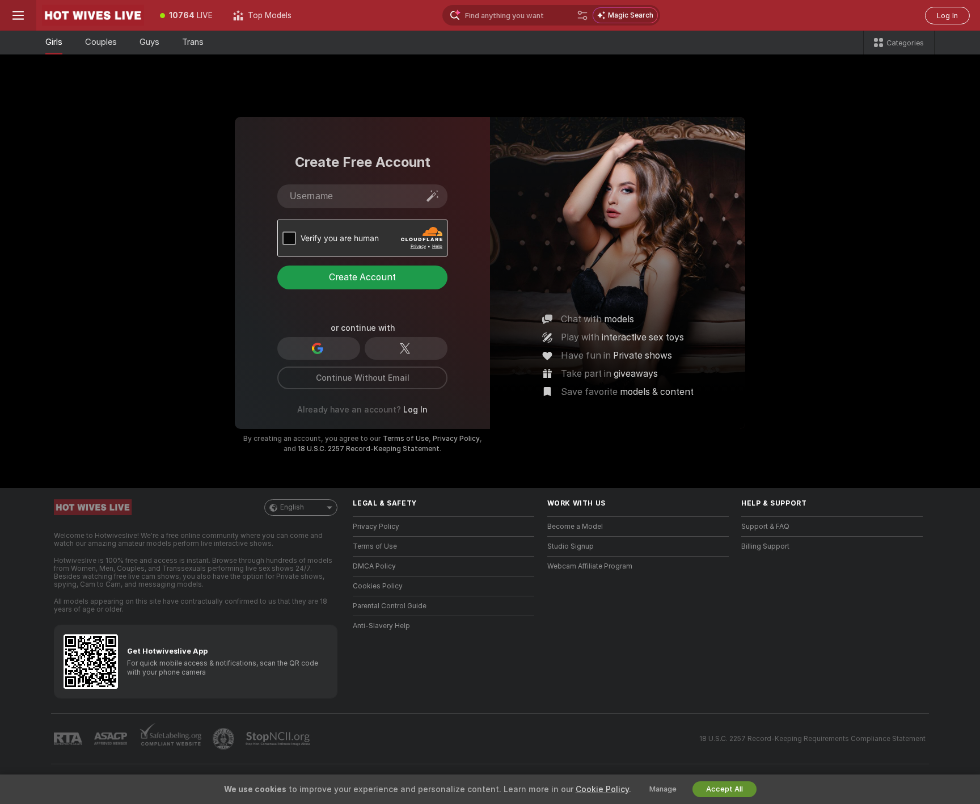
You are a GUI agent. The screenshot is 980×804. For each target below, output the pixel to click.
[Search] (582, 15)
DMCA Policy (374, 566)
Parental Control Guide (389, 606)
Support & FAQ (765, 527)
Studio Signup (570, 546)
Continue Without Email (362, 377)
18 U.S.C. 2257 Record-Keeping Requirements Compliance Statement (812, 739)
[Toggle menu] (18, 15)
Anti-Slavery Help (381, 626)
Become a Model (575, 527)
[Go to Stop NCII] (279, 739)
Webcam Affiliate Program (589, 566)
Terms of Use (406, 439)
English (292, 507)
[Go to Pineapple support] (224, 739)
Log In (947, 15)
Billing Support (765, 546)
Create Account (362, 277)
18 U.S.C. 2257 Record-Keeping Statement (369, 449)
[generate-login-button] (433, 196)
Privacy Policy (456, 439)
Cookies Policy (378, 586)
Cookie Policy (602, 789)
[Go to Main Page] (93, 15)
